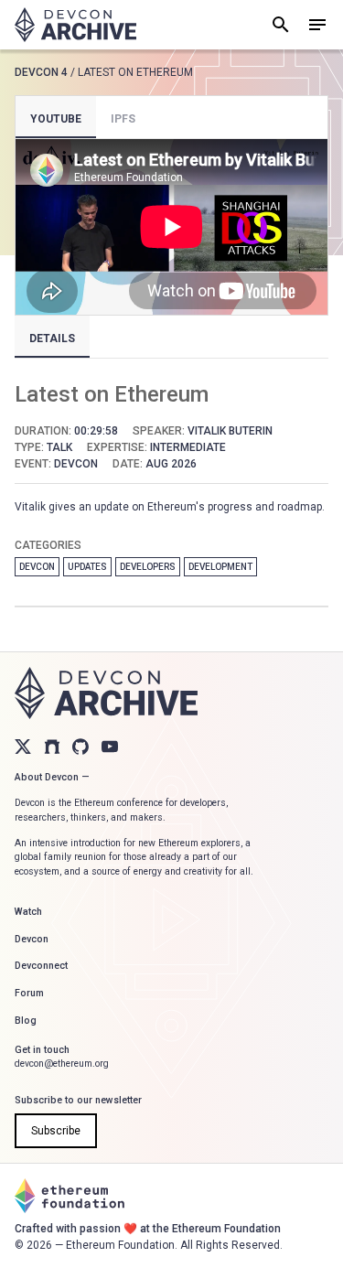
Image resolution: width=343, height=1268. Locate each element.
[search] (281, 24)
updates (87, 567)
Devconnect (41, 966)
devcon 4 (41, 72)
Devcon (37, 567)
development (220, 567)
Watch (28, 912)
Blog (26, 1020)
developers (148, 567)
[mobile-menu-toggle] (317, 24)
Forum (29, 993)
